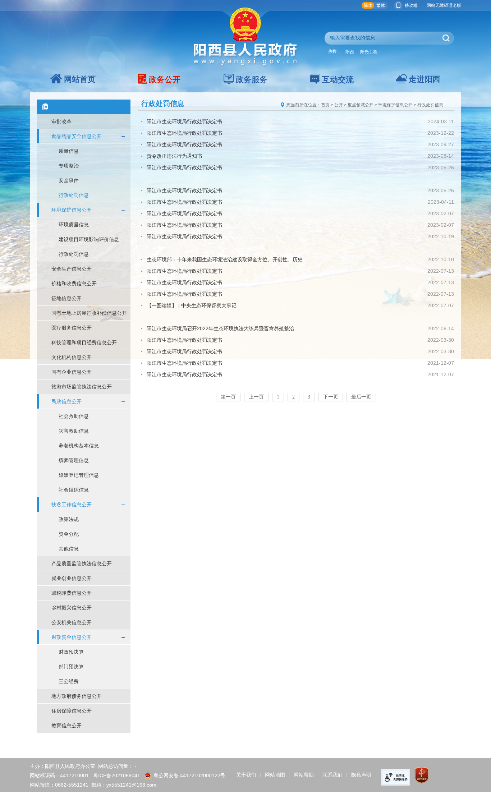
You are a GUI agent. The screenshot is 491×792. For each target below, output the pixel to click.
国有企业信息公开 (71, 372)
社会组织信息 (74, 490)
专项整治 (69, 166)
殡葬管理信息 (74, 460)
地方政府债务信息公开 (76, 696)
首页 (325, 104)
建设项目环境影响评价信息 (89, 239)
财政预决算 (71, 652)
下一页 (330, 397)
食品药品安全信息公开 (76, 136)
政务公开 (164, 79)
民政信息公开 (66, 401)
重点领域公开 (360, 104)
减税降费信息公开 (71, 593)
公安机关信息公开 (71, 622)
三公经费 (69, 681)
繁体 (380, 5)
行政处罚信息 (74, 195)
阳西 (349, 51)
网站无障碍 (437, 5)
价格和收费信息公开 (74, 283)
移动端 (411, 5)
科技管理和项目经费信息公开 (84, 342)
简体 (368, 5)
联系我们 (332, 775)
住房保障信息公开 (71, 711)
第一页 (228, 397)
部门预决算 (71, 666)
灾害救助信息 (74, 431)
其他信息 (69, 549)
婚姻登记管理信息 (79, 475)
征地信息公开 (66, 298)
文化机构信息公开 (71, 357)
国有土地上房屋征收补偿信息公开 (89, 313)
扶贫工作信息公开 (71, 504)
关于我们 (246, 775)
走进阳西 (424, 79)
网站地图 (275, 775)
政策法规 (69, 519)
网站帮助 (304, 775)
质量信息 (69, 151)
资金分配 (69, 534)
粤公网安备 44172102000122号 (189, 775)
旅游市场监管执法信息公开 (81, 387)
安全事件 (69, 180)
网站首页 (80, 79)
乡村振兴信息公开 (71, 608)
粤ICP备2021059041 (116, 775)
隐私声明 (361, 775)
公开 (338, 104)
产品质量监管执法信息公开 (81, 563)
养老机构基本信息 (79, 445)
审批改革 (61, 121)
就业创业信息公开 (71, 578)
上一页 (256, 397)
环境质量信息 (74, 224)
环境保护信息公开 (71, 210)
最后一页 (361, 397)
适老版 (454, 5)
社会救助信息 (74, 416)
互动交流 (338, 79)
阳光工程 (368, 51)
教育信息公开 (66, 725)
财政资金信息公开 (71, 637)
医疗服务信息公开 (71, 328)
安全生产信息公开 (71, 269)
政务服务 (251, 79)
